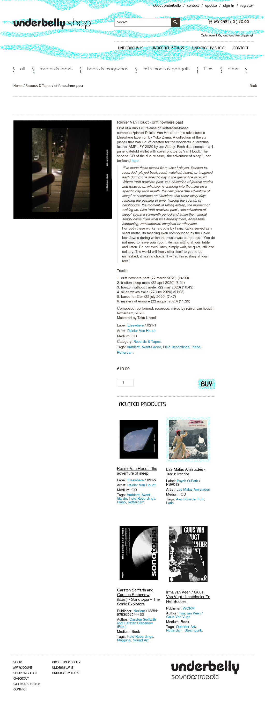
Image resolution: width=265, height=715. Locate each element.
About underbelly (66, 662)
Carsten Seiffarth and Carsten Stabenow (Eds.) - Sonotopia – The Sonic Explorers (138, 597)
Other (233, 69)
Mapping (124, 640)
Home (18, 86)
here (135, 160)
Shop (17, 662)
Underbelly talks (168, 48)
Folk (200, 499)
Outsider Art (185, 627)
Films (208, 69)
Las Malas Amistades (193, 489)
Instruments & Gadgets (166, 69)
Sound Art (141, 640)
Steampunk (193, 630)
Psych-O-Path (188, 481)
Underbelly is (130, 48)
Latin (170, 503)
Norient (139, 611)
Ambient (133, 347)
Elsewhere (136, 325)
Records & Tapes (56, 69)
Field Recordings (176, 347)
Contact (193, 6)
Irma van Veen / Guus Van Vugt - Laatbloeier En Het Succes (188, 597)
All (22, 69)
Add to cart (206, 385)
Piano (196, 347)
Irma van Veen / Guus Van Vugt (184, 615)
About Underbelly (167, 6)
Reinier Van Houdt (141, 331)
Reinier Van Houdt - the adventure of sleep (137, 471)
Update (211, 6)
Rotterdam (125, 352)
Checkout (21, 678)
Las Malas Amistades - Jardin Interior (185, 471)
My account (22, 668)
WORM (189, 608)
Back (253, 86)
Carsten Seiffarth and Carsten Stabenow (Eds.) (136, 623)
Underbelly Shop (208, 48)
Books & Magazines (107, 69)
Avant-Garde (151, 347)
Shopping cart (25, 673)
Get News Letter (26, 684)
